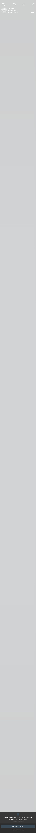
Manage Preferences (18, 829)
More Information (18, 821)
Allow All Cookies (18, 826)
